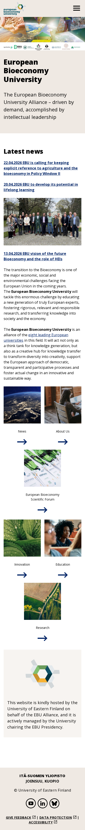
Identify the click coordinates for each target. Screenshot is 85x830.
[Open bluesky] (54, 804)
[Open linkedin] (43, 804)
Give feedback (18, 817)
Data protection (55, 817)
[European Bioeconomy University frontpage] (15, 8)
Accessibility (41, 822)
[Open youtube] (31, 804)
